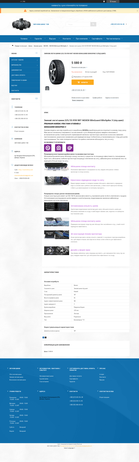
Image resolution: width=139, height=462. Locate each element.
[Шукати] (93, 24)
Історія (102, 374)
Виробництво (16, 65)
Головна (24, 38)
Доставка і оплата (18, 75)
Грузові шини (43, 379)
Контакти (67, 38)
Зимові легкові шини (16, 377)
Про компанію (82, 38)
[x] (45, 338)
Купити (84, 82)
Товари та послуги (21, 46)
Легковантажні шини (46, 376)
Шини (30, 46)
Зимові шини (38, 46)
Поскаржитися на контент (67, 446)
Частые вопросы (113, 38)
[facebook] (43, 338)
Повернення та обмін (19, 80)
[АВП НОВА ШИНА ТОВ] (21, 29)
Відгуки (52, 38)
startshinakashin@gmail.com (23, 175)
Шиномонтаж (16, 70)
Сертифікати (97, 38)
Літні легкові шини (15, 374)
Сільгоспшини (44, 381)
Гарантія (38, 38)
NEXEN (46, 46)
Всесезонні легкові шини (17, 380)
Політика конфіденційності (84, 446)
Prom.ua (79, 444)
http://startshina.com (26, 170)
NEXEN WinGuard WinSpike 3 (58, 46)
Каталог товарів (17, 60)
